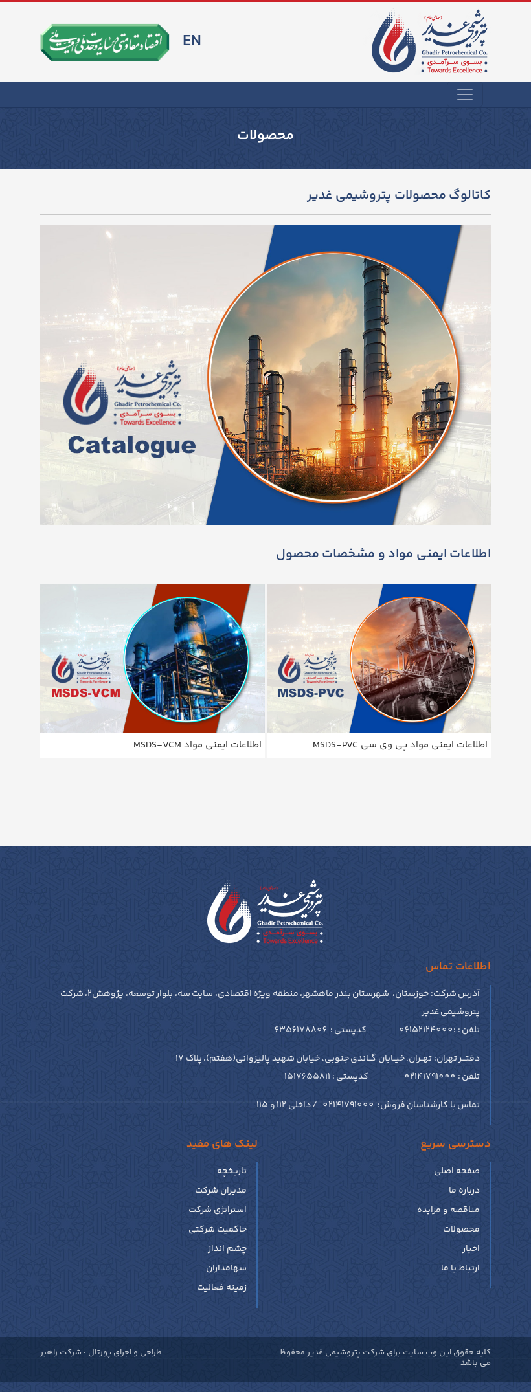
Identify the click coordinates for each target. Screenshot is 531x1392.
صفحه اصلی (457, 1171)
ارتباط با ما (460, 1268)
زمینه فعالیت (222, 1288)
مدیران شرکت (221, 1191)
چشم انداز (227, 1249)
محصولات (461, 1229)
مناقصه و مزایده (448, 1210)
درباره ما (464, 1191)
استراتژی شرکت (217, 1210)
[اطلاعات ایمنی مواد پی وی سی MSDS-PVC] (379, 658)
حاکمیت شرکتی (217, 1229)
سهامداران (226, 1268)
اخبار (471, 1249)
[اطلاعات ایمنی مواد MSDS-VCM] (152, 658)
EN (192, 41)
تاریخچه (232, 1171)
